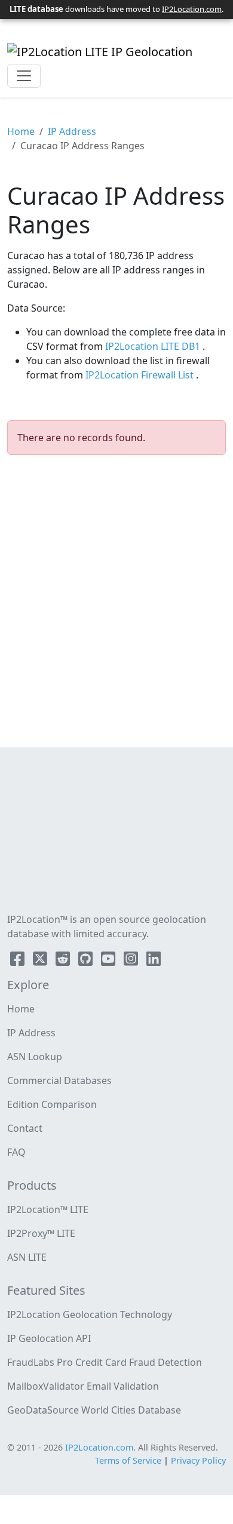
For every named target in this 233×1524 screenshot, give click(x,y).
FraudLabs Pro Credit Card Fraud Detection (104, 1362)
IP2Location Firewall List (140, 374)
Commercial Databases (59, 1080)
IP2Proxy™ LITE (41, 1233)
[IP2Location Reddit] (64, 961)
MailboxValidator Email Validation (83, 1386)
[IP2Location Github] (86, 961)
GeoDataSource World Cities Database (94, 1410)
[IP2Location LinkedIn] (153, 961)
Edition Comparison (52, 1104)
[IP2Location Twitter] (41, 961)
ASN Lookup (34, 1056)
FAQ (16, 1152)
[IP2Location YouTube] (109, 961)
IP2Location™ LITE (47, 1209)
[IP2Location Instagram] (132, 961)
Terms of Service (128, 1460)
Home (21, 131)
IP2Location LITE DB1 (154, 346)
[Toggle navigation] (24, 76)
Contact (24, 1128)
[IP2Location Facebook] (18, 961)
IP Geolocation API (49, 1338)
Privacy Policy (198, 1460)
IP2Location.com (192, 9)
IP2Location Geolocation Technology (89, 1314)
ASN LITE (27, 1257)
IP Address (72, 131)
